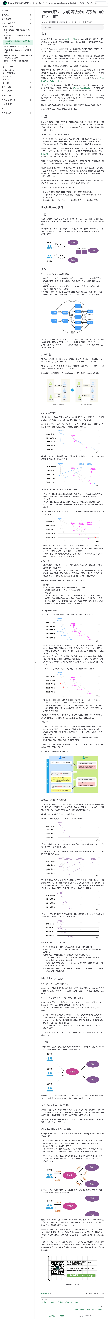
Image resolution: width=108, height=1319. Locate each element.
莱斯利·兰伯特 (70, 39)
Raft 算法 (45, 154)
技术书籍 (44, 3)
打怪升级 (35, 3)
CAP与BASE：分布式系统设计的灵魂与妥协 (18, 31)
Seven (46, 22)
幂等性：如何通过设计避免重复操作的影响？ (17, 62)
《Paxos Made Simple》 (81, 88)
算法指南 (73, 3)
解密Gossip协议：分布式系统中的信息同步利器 (17, 37)
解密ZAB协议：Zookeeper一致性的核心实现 (17, 51)
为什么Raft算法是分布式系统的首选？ (17, 47)
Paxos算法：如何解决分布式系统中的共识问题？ (17, 42)
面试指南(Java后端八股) (59, 3)
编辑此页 (46, 1293)
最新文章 (83, 3)
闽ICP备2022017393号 (57, 1316)
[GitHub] (87, 3)
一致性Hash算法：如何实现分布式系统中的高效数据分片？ (18, 57)
